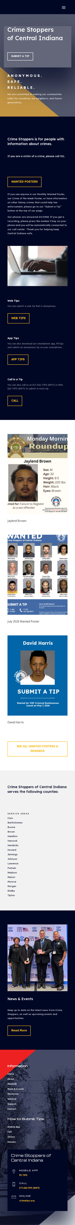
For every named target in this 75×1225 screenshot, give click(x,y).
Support (12, 1104)
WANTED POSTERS (24, 181)
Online (11, 1137)
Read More (19, 1030)
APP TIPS (18, 359)
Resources (13, 1094)
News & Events (16, 1089)
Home (11, 1074)
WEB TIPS (18, 318)
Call (10, 1131)
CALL (14, 400)
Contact (12, 1109)
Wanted (12, 1099)
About (11, 1079)
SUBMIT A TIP (20, 56)
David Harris (16, 722)
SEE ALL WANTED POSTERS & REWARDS (37, 748)
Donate (12, 1142)
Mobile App (14, 1127)
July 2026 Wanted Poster (23, 621)
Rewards (12, 1084)
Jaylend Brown (17, 521)
